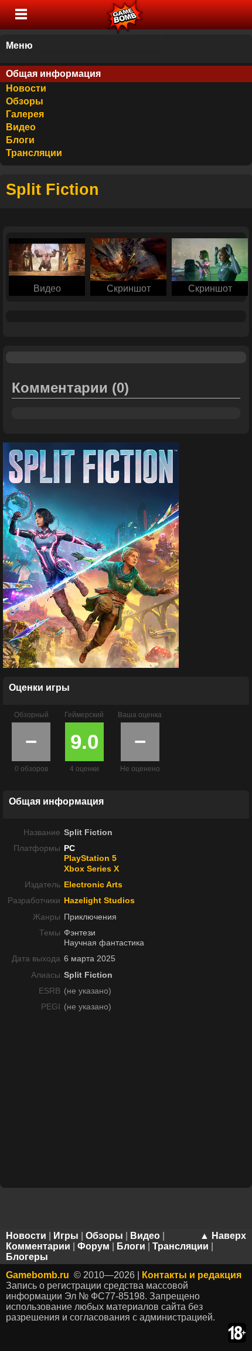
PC (69, 848)
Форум (93, 1246)
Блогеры (27, 1257)
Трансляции (34, 153)
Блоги (20, 140)
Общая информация (53, 74)
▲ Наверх (223, 1236)
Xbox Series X (91, 868)
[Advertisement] (126, 1103)
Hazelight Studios (99, 900)
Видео (21, 127)
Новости (26, 88)
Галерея (25, 114)
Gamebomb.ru (37, 1275)
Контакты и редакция (191, 1275)
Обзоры (24, 101)
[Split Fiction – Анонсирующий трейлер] (47, 259)
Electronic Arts (93, 884)
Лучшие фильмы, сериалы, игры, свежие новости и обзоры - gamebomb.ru (125, 14)
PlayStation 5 (90, 858)
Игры (66, 1236)
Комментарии (38, 1246)
